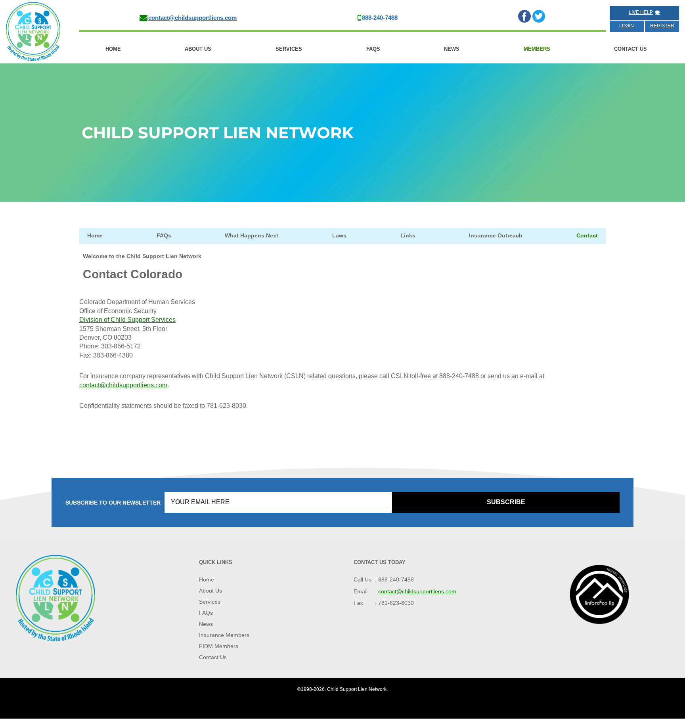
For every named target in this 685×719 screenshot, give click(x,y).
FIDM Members (218, 646)
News (451, 49)
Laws (339, 235)
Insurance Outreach (495, 235)
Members (537, 49)
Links (407, 235)
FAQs (373, 49)
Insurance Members (224, 635)
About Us (198, 49)
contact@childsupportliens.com (192, 17)
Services (289, 49)
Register (662, 26)
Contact (587, 235)
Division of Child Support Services (127, 319)
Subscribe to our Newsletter (113, 503)
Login (626, 26)
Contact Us (630, 49)
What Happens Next (251, 235)
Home (113, 49)
